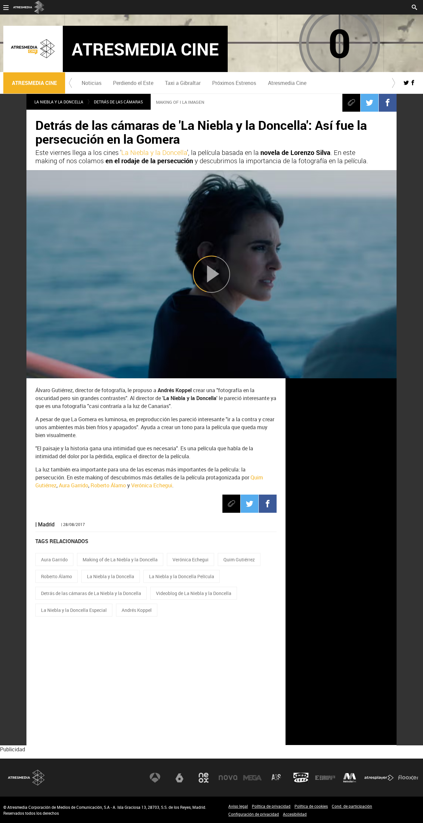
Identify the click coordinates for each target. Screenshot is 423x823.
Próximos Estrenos (234, 83)
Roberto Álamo (108, 485)
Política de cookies (311, 806)
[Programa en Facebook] (412, 82)
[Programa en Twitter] (406, 82)
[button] (70, 83)
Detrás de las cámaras (118, 101)
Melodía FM (350, 778)
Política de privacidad (271, 806)
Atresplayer (379, 778)
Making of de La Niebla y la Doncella (120, 559)
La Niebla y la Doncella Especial (74, 610)
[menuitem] (91, 83)
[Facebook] (388, 102)
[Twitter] (369, 102)
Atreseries (277, 778)
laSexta (179, 778)
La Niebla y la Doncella (154, 152)
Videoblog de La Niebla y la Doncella (193, 593)
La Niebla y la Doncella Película (181, 576)
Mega (252, 778)
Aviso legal (238, 806)
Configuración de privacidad (253, 814)
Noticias (91, 83)
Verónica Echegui (151, 485)
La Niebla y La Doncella (58, 101)
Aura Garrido (73, 485)
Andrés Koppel (137, 610)
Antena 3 (155, 778)
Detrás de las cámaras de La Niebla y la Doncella (91, 593)
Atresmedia (26, 777)
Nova (228, 778)
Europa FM (325, 778)
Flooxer (408, 778)
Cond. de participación (352, 806)
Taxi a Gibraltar (183, 83)
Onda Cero (301, 778)
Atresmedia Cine (287, 83)
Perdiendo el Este (133, 83)
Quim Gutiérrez (239, 559)
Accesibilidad (295, 814)
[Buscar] (414, 7)
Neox (203, 778)
